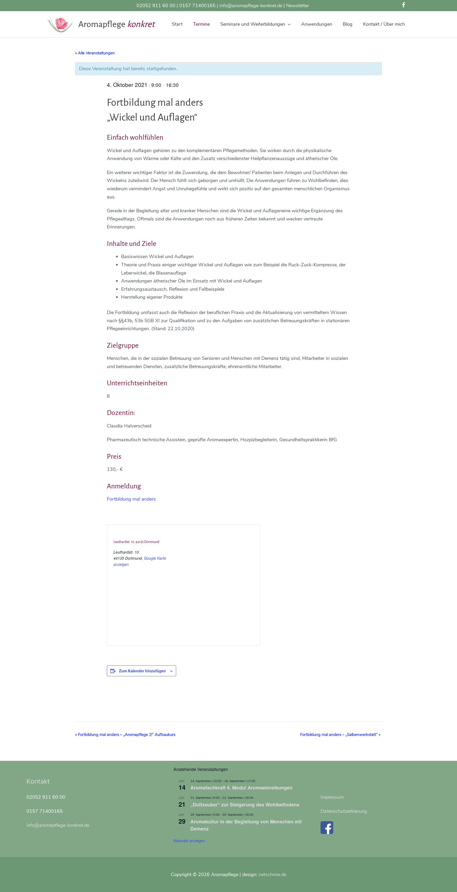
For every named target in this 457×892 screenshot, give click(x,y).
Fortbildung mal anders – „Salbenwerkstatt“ (340, 734)
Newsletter (297, 5)
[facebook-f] (404, 4)
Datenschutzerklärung (344, 811)
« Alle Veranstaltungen (95, 53)
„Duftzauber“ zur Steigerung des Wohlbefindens (244, 804)
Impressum (332, 797)
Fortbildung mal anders (131, 499)
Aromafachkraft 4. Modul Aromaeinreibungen (241, 787)
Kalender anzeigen (189, 840)
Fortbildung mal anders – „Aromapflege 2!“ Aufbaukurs (125, 734)
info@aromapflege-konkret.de (251, 5)
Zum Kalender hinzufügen (142, 670)
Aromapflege (102, 24)
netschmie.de (272, 874)
